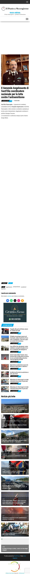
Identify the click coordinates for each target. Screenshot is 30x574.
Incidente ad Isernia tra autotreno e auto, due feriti (19, 373)
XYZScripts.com (21, 573)
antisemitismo (16, 286)
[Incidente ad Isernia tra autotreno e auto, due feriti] (5, 374)
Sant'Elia (3, 289)
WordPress (17, 556)
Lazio (11, 283)
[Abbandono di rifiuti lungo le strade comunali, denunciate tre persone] (5, 381)
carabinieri (23, 287)
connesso (9, 296)
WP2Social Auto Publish (10, 573)
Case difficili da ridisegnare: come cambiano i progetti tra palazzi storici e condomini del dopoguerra (19, 348)
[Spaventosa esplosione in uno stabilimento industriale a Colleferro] (5, 367)
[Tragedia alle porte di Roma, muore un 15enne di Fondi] (5, 331)
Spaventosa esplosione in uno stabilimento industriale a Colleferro (19, 365)
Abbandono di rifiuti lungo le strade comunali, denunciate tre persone (19, 380)
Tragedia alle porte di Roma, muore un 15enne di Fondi (19, 329)
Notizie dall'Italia (15, 13)
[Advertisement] (15, 37)
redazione (17, 100)
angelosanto (9, 287)
